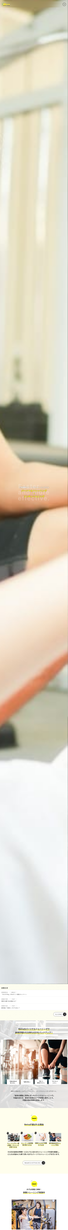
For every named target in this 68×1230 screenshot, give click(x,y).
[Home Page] (6, 4)
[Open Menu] (64, 4)
